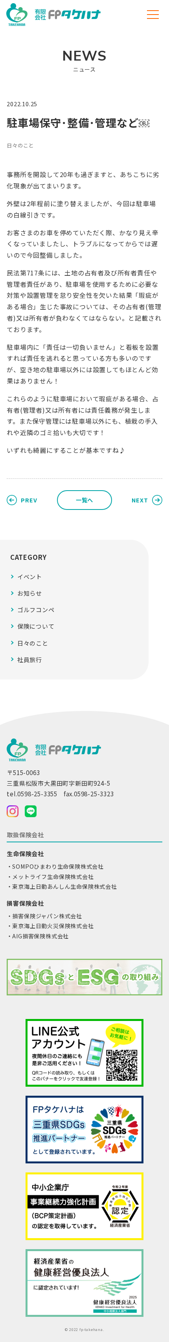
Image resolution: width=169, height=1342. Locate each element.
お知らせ (29, 593)
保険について (36, 626)
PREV (29, 500)
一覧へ (84, 500)
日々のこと (20, 145)
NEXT (140, 500)
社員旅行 (29, 659)
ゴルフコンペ (36, 609)
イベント (29, 576)
